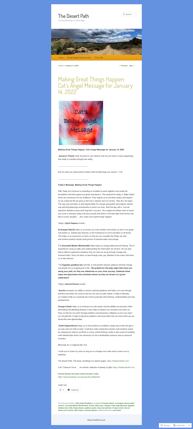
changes (107, 405)
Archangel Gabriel (107, 403)
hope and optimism (104, 408)
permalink (117, 410)
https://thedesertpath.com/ (118, 360)
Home (61, 57)
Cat (101, 410)
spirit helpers (79, 410)
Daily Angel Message (119, 405)
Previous (123, 65)
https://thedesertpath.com (124, 367)
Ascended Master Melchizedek (76, 405)
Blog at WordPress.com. (96, 420)
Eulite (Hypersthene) (76, 408)
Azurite (91, 405)
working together (91, 410)
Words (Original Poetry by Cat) (79, 57)
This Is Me (99, 57)
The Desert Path (73, 16)
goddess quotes (91, 408)
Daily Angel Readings (84, 403)
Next (132, 65)
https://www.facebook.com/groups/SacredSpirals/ (79, 376)
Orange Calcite (118, 408)
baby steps (99, 405)
